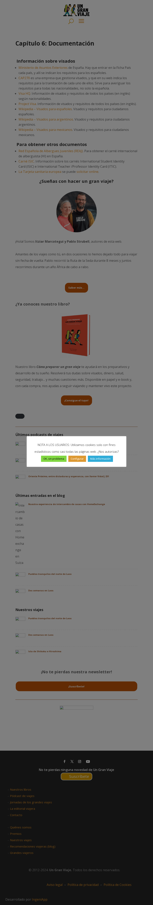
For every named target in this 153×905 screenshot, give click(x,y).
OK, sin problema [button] (53, 458)
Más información (100, 458)
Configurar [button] (77, 458)
